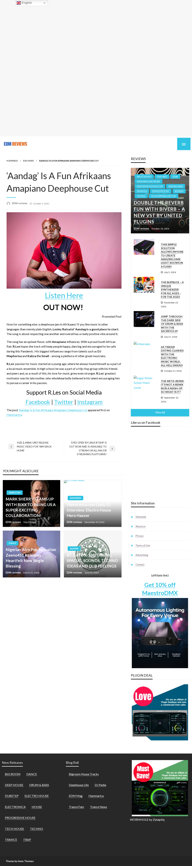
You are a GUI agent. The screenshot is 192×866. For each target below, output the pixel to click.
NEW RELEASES (175, 186)
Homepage (12, 160)
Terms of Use (143, 545)
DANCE (12, 543)
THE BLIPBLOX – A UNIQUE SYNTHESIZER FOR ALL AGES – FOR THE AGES (172, 289)
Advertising (142, 554)
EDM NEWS (28, 160)
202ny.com (14, 492)
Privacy (140, 535)
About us (141, 526)
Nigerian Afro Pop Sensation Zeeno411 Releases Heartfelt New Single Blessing (31, 557)
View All (160, 412)
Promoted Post (160, 191)
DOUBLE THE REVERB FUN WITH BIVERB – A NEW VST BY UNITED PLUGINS (159, 212)
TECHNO (141, 196)
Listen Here (64, 295)
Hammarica (14, 414)
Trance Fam (76, 807)
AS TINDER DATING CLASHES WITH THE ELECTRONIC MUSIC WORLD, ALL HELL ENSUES (172, 356)
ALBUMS (74, 548)
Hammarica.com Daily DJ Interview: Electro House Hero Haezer (89, 510)
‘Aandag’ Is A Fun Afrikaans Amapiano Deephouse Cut (53, 410)
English (26, 2)
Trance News (98, 807)
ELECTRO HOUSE (37, 795)
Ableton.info (144, 176)
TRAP (27, 839)
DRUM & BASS (39, 785)
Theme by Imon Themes (20, 861)
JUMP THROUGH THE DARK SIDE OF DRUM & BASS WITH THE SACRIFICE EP (172, 324)
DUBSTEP (12, 795)
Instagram (90, 401)
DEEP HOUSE (14, 785)
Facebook (38, 401)
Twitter (63, 401)
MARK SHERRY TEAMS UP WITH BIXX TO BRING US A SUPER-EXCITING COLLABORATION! (31, 507)
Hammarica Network (148, 181)
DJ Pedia (100, 785)
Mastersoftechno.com (150, 186)
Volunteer (141, 516)
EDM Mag (75, 795)
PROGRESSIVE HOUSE (20, 817)
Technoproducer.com (163, 196)
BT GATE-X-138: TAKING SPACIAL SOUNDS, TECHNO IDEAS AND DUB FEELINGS (92, 560)
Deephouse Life (79, 785)
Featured (162, 176)
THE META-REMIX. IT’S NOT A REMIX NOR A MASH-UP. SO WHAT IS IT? (172, 386)
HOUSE (37, 807)
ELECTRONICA (15, 807)
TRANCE (11, 839)
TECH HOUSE (14, 828)
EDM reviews (20, 203)
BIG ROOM (12, 774)
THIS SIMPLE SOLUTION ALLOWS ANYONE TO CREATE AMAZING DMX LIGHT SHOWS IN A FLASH (172, 255)
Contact (140, 564)
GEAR (175, 176)
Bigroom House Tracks (84, 774)
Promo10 (142, 191)
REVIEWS (179, 191)
